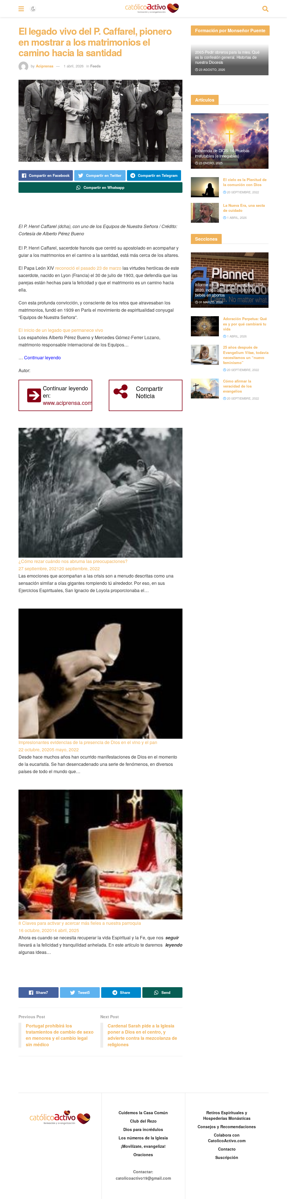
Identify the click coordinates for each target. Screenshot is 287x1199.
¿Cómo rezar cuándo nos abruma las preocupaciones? (73, 561)
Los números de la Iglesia (143, 1138)
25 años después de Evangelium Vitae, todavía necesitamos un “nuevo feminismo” (246, 354)
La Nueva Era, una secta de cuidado (244, 208)
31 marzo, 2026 (210, 302)
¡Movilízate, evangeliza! (143, 1146)
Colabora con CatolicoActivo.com (227, 1137)
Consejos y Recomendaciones (227, 1126)
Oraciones (143, 1154)
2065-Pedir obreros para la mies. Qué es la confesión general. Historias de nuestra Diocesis (227, 57)
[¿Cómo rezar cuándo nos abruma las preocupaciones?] (100, 493)
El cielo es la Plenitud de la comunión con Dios (245, 182)
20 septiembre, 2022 (242, 192)
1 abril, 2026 (74, 66)
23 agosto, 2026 (211, 69)
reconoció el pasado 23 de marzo (88, 268)
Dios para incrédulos (143, 1129)
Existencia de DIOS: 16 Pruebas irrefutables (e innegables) (222, 153)
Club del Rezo (143, 1121)
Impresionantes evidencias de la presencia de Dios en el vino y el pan (87, 742)
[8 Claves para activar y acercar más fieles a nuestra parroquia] (100, 855)
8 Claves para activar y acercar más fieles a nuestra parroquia (79, 923)
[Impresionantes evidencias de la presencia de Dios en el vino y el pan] (100, 674)
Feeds (95, 66)
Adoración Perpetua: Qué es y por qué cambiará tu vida (245, 323)
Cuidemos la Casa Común (143, 1112)
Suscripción (226, 1157)
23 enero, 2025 (210, 163)
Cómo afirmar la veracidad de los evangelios (237, 386)
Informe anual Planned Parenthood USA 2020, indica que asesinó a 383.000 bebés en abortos (229, 289)
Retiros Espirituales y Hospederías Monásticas (227, 1115)
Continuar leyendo (42, 357)
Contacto (227, 1149)
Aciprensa (44, 66)
